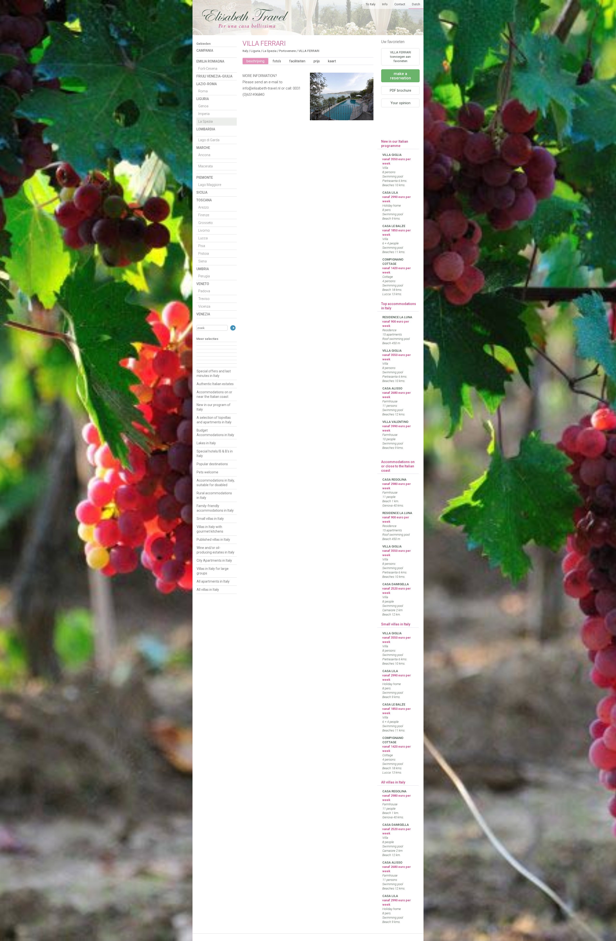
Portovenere (287, 51)
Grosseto (205, 223)
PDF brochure (400, 90)
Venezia (203, 314)
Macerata (205, 166)
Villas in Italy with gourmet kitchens (210, 529)
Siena (202, 261)
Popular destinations (212, 464)
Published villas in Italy (213, 539)
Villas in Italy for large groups (213, 571)
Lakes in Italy (206, 443)
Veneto (202, 284)
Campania (204, 50)
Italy (245, 51)
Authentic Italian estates (215, 384)
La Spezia (205, 121)
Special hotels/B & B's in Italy (215, 453)
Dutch (416, 4)
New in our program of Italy (214, 407)
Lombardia (205, 129)
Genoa (203, 106)
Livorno (204, 230)
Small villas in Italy (210, 519)
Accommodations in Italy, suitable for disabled (216, 482)
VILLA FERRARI (308, 51)
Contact (399, 4)
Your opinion (401, 103)
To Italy (370, 4)
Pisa (201, 246)
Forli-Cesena (207, 68)
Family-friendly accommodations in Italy (215, 508)
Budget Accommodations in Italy (215, 432)
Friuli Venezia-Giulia (214, 76)
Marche (203, 148)
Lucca (203, 238)
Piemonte (204, 177)
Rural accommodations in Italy (214, 495)
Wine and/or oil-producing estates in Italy (215, 550)
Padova (204, 291)
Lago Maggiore (209, 185)
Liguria (202, 99)
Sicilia (201, 192)
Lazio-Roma (206, 84)
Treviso (204, 299)
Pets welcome (207, 472)
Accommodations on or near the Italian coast (214, 394)
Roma (203, 91)
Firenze (203, 215)
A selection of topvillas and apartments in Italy (214, 420)
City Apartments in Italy (214, 560)
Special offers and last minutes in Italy (214, 373)
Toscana (204, 200)
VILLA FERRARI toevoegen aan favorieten (400, 57)
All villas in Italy (208, 589)
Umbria (202, 269)
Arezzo (203, 207)
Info (385, 4)
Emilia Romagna (210, 61)
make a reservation (400, 75)
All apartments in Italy (213, 581)
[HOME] (245, 26)
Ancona (204, 155)
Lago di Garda (208, 140)
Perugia (204, 276)
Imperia (204, 114)
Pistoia (203, 253)
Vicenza (204, 306)
